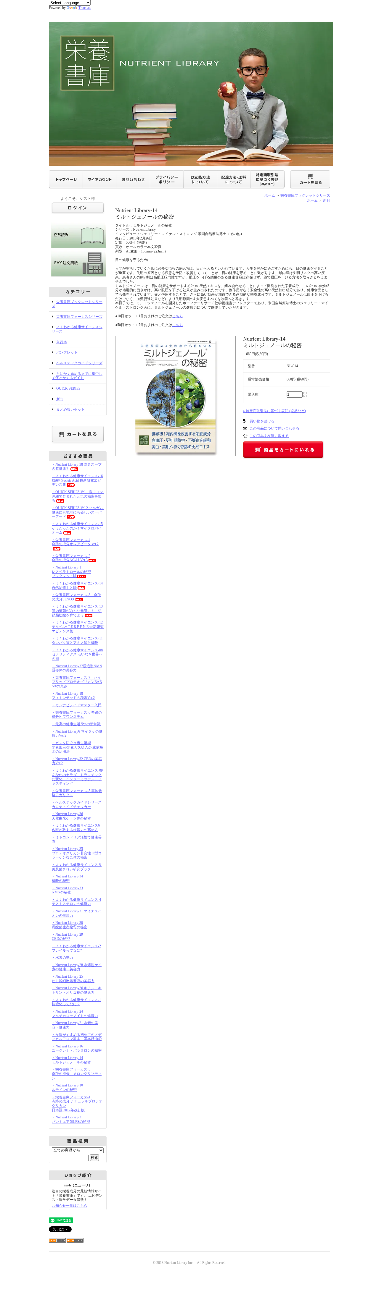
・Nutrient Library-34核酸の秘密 (67, 878)
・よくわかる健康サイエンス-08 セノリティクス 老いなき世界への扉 (77, 654)
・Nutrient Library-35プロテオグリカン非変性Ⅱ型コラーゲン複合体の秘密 (77, 853)
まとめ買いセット (70, 409)
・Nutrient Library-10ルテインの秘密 (67, 1087)
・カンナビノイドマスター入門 (77, 705)
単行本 (61, 342)
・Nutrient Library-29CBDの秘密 (67, 936)
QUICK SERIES (68, 388)
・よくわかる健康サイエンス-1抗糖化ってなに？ (76, 1002)
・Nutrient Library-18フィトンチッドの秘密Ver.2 (73, 696)
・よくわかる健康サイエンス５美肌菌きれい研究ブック (77, 867)
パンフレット (67, 352)
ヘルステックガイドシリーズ (79, 363)
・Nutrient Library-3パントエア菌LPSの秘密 (71, 1119)
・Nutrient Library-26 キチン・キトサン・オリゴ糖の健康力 (77, 990)
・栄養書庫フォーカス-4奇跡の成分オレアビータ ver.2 (75, 542)
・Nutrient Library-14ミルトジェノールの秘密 (71, 1060)
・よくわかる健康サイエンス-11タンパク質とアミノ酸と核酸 (77, 640)
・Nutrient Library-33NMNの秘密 (67, 890)
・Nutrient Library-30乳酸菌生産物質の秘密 (69, 925)
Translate (84, 8)
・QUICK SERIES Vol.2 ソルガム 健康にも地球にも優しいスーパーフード (79, 512)
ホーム (269, 195)
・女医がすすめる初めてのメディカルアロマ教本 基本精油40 (77, 1037)
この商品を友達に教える (269, 436)
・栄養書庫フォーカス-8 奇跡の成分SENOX (76, 597)
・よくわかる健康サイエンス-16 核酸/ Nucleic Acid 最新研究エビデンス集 (77, 480)
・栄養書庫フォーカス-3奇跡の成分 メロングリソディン (77, 1073)
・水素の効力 (62, 958)
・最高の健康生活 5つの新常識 (76, 724)
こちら (177, 316)
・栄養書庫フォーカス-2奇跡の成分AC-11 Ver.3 (71, 558)
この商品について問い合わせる (274, 428)
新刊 (59, 399)
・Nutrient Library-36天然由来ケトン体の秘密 (71, 816)
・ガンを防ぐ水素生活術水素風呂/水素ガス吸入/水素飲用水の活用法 (77, 747)
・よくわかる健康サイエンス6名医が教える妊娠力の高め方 (76, 827)
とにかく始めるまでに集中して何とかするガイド (77, 376)
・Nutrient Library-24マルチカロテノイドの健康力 (75, 1013)
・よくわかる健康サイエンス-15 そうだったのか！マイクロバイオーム (77, 528)
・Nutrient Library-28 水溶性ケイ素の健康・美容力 (77, 967)
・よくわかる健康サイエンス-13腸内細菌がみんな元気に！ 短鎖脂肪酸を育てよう (77, 610)
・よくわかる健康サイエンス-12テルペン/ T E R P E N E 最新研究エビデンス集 (78, 626)
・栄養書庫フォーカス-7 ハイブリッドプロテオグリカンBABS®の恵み (77, 682)
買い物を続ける (262, 421)
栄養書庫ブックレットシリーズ (77, 304)
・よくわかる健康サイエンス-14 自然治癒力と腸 (79, 585)
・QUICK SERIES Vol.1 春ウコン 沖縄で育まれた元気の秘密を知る (79, 496)
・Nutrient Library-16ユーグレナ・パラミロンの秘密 (77, 1048)
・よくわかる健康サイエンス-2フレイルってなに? (76, 948)
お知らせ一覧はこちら (69, 1206)
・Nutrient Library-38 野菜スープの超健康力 (77, 466)
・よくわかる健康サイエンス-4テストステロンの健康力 (76, 902)
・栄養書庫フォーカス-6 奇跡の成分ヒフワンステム (77, 714)
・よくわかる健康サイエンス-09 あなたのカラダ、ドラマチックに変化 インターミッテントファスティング (79, 777)
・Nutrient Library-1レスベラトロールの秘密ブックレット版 (71, 571)
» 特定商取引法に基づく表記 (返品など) (274, 411)
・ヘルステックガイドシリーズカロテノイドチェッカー (77, 804)
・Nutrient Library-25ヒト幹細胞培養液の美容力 (73, 978)
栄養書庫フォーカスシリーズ (79, 317)
